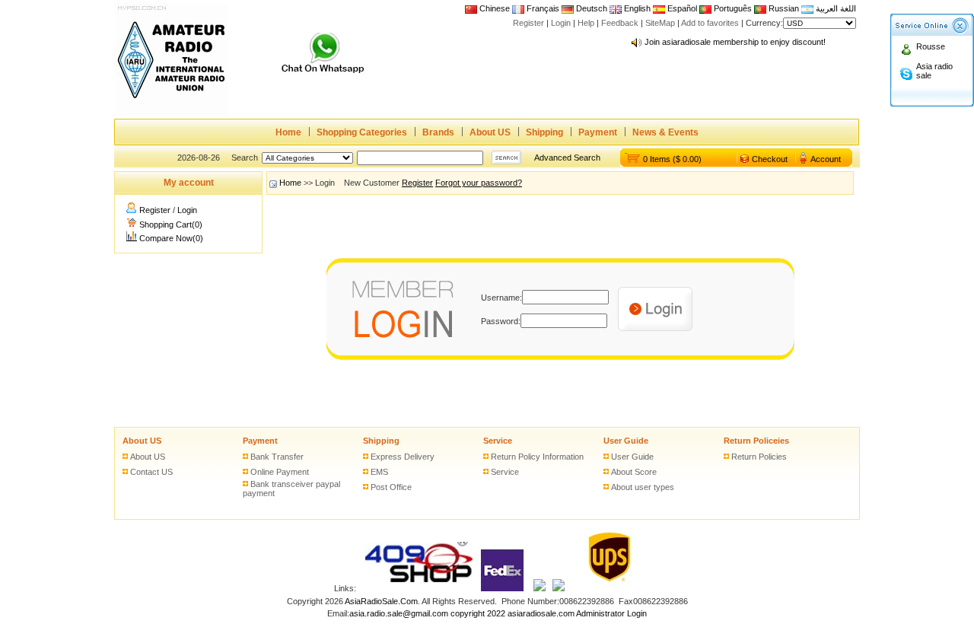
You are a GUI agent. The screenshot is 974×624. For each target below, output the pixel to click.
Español (681, 8)
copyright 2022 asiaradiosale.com (512, 613)
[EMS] (539, 588)
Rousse (930, 46)
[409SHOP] (418, 588)
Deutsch (590, 8)
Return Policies (759, 456)
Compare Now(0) (171, 238)
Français (541, 8)
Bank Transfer (277, 456)
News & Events (665, 132)
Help (586, 22)
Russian (783, 8)
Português (731, 8)
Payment (597, 132)
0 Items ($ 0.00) (672, 159)
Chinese (494, 8)
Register (528, 22)
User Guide (625, 440)
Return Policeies (756, 440)
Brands (438, 132)
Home (288, 132)
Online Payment (279, 471)
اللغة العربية (834, 8)
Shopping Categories (362, 132)
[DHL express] (558, 588)
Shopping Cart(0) (170, 224)
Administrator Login (611, 613)
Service (497, 440)
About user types (642, 487)
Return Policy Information (537, 456)
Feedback (619, 22)
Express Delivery (402, 456)
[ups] (606, 588)
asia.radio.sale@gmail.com (399, 613)
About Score (634, 471)
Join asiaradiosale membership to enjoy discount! (735, 41)
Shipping (544, 132)
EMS (379, 471)
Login (561, 22)
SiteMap (660, 22)
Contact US (151, 471)
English (637, 8)
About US (490, 132)
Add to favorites (710, 22)
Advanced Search (567, 157)
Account (825, 159)
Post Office (391, 487)
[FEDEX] (503, 588)
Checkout (770, 159)
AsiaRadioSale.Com (381, 601)
